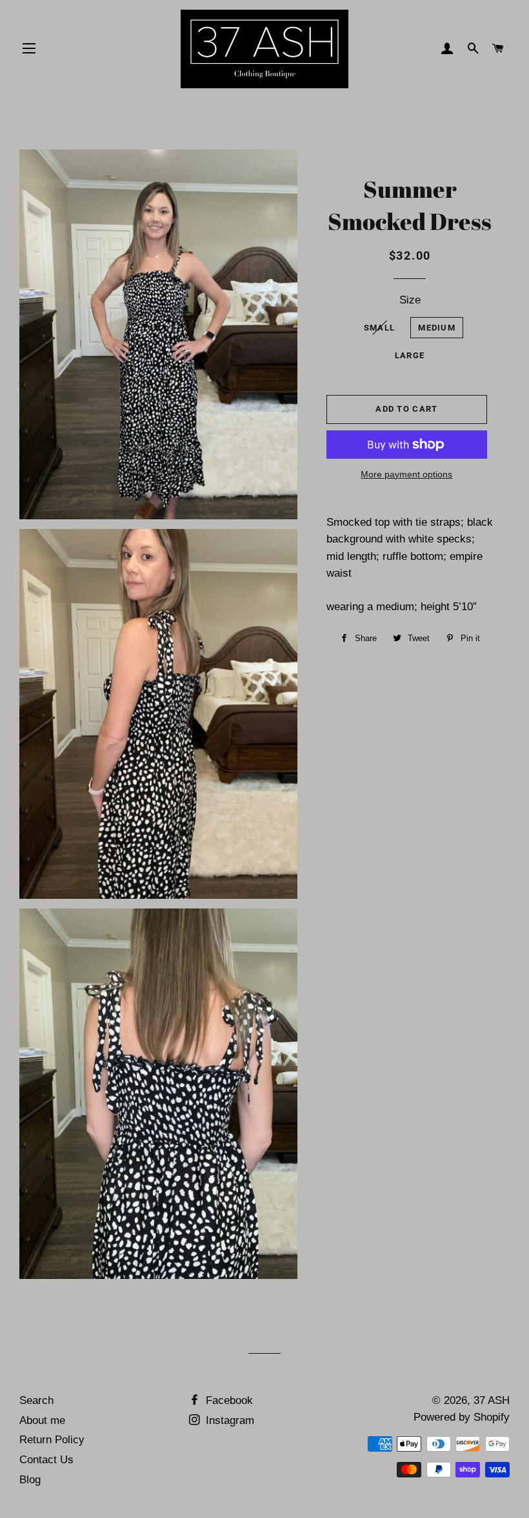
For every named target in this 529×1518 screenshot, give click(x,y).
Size (410, 300)
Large (410, 355)
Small (379, 327)
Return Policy (52, 1440)
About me (42, 1420)
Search (36, 1400)
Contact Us (46, 1460)
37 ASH (492, 1400)
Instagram (228, 1420)
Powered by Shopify (462, 1417)
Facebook (228, 1400)
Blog (30, 1480)
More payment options (406, 474)
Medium (436, 327)
